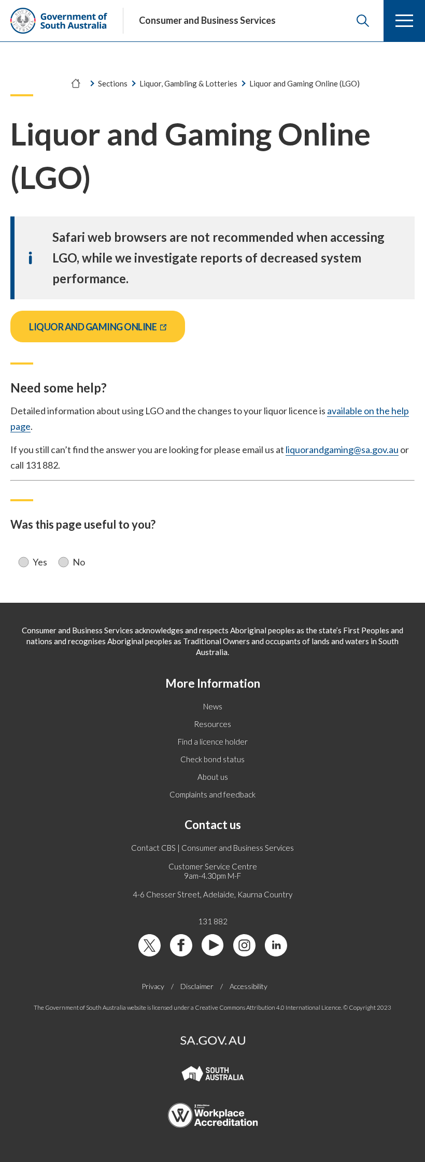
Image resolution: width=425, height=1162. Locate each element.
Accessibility (248, 986)
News (212, 706)
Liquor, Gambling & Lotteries (188, 83)
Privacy (152, 986)
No (79, 562)
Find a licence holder (213, 741)
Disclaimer (197, 986)
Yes (40, 562)
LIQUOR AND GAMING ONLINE (107, 326)
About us (212, 776)
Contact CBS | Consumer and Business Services (212, 847)
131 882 (213, 921)
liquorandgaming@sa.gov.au (342, 449)
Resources (212, 724)
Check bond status (212, 759)
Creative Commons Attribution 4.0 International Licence (268, 1007)
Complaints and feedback (212, 794)
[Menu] (404, 20)
